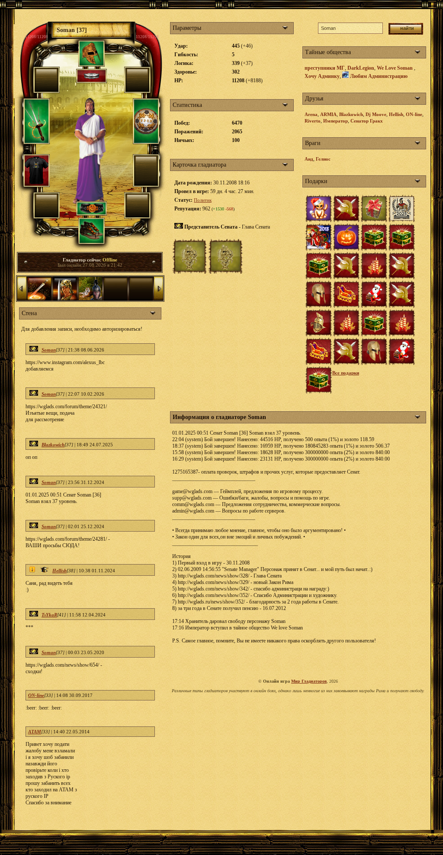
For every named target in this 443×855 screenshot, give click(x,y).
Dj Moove (376, 114)
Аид (309, 158)
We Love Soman (395, 68)
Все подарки (345, 372)
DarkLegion (360, 68)
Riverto (313, 120)
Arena (311, 114)
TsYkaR (49, 614)
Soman (49, 349)
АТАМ (34, 731)
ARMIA (328, 114)
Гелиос (323, 158)
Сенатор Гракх (366, 120)
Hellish (59, 570)
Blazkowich (53, 444)
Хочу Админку (322, 76)
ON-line (36, 695)
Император (335, 120)
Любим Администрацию (379, 76)
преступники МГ (325, 68)
